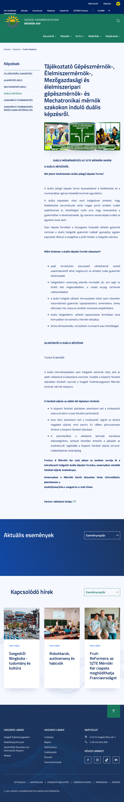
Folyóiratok (111, 36)
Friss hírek (14, 645)
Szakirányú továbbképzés (18, 100)
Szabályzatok (50, 752)
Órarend (48, 757)
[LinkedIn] (116, 760)
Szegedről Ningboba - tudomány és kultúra (20, 661)
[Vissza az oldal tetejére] (113, 711)
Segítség (116, 782)
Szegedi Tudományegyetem (17, 737)
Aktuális (24, 10)
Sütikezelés (20, 782)
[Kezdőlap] (12, 21)
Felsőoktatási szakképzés (18, 73)
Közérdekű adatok (82, 782)
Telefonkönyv (50, 747)
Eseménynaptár (95, 535)
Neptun (47, 742)
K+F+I (79, 36)
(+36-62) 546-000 (99, 742)
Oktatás (64, 36)
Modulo (7, 755)
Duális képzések (29, 49)
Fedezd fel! (64, 10)
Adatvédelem (36, 782)
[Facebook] (88, 760)
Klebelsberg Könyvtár (14, 742)
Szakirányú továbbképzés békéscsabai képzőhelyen (18, 108)
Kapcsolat (93, 3)
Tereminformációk (53, 762)
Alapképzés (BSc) (13, 80)
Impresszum (101, 782)
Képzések (51, 10)
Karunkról (48, 36)
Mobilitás (93, 36)
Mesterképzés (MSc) (15, 86)
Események (37, 10)
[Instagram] (97, 760)
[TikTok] (106, 760)
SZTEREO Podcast (80, 10)
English (107, 3)
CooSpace (48, 737)
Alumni (101, 10)
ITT (74, 501)
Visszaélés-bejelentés (58, 782)
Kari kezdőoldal (10, 10)
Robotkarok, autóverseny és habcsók (62, 658)
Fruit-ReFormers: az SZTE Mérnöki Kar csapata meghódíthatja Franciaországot (103, 665)
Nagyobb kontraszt (118, 4)
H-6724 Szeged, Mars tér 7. (103, 737)
